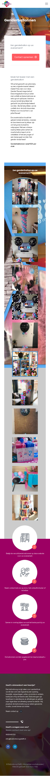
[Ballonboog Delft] (7, 4)
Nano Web (34, 767)
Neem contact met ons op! (18, 730)
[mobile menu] (46, 4)
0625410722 (11, 734)
